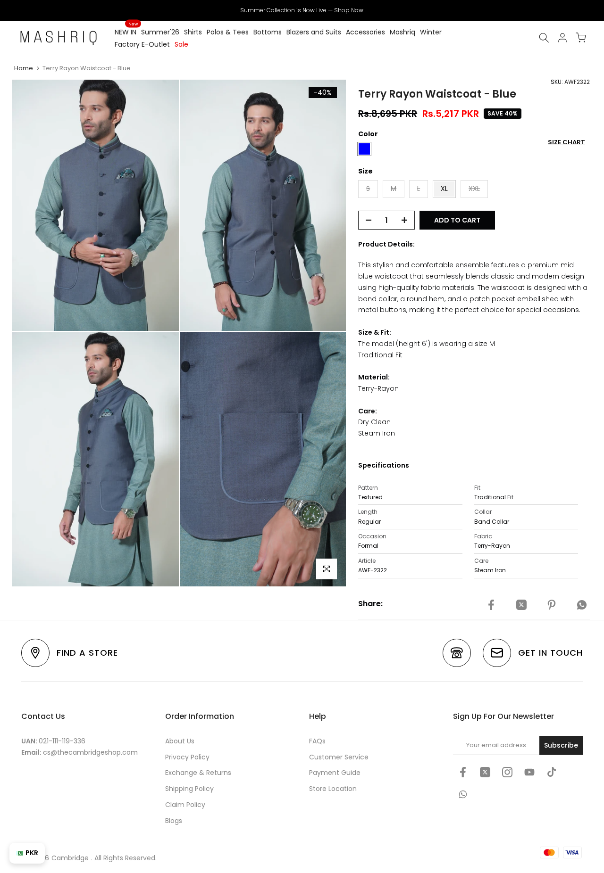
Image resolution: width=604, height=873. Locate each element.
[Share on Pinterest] (552, 605)
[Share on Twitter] (521, 605)
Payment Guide (335, 772)
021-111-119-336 (62, 741)
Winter (431, 32)
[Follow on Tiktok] (552, 772)
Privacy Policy (187, 757)
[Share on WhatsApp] (582, 605)
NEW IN (126, 31)
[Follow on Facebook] (463, 772)
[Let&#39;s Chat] (463, 794)
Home (23, 68)
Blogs (173, 820)
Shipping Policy (189, 788)
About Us (179, 741)
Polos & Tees (228, 32)
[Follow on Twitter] (485, 772)
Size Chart (566, 142)
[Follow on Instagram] (507, 772)
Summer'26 (160, 32)
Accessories (365, 32)
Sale (181, 44)
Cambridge (70, 858)
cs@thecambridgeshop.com (90, 752)
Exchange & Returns (198, 772)
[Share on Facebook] (491, 605)
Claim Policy (185, 804)
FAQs (317, 741)
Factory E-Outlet (142, 44)
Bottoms (267, 32)
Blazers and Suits (313, 32)
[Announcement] (302, 10)
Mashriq (402, 32)
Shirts (193, 32)
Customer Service (339, 757)
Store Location (333, 788)
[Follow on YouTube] (529, 772)
